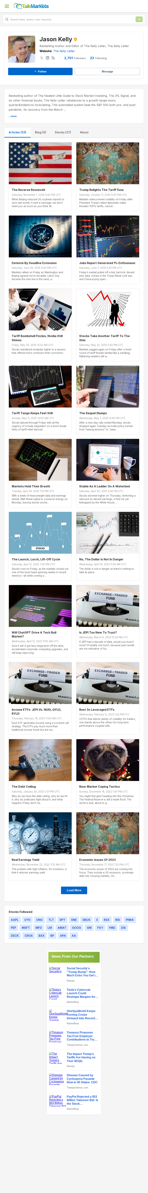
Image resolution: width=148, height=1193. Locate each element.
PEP (13, 927)
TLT (51, 920)
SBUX (86, 920)
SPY (62, 920)
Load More (74, 890)
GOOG (76, 927)
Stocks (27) (63, 132)
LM (50, 927)
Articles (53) (17, 132)
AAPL (15, 920)
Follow (40, 71)
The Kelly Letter (64, 51)
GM (89, 927)
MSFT (26, 927)
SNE (74, 920)
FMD (112, 927)
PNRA (130, 920)
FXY (100, 927)
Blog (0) (40, 132)
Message (107, 71)
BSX (42, 935)
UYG (27, 920)
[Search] (139, 19)
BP (52, 935)
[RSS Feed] (53, 58)
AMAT (62, 927)
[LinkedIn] (47, 58)
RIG (117, 920)
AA (74, 935)
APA (63, 935)
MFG (39, 927)
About (84, 132)
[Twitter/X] (42, 58)
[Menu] (7, 6)
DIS (123, 927)
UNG (39, 920)
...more (13, 116)
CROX (29, 935)
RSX (107, 920)
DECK (15, 935)
